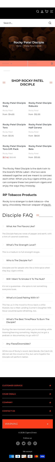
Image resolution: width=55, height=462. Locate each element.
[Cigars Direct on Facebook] (18, 443)
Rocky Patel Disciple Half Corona (40, 126)
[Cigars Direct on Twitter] (23, 443)
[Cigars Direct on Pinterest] (35, 443)
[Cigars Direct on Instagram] (29, 443)
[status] (14, 63)
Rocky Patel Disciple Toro (14, 126)
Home (19, 46)
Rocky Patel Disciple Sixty (14, 104)
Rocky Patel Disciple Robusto (40, 104)
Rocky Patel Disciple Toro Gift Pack (14, 147)
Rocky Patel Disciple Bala (40, 147)
